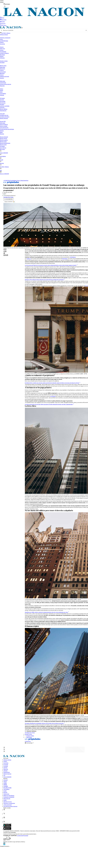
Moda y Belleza (3, 109)
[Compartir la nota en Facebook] (4, 255)
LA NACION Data (4, 41)
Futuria (1, 47)
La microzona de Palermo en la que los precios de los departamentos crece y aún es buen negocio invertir (50, 265)
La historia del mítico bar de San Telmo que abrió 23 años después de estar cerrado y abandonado (49, 404)
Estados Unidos (4, 61)
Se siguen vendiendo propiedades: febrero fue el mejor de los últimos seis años (44, 723)
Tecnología (2, 101)
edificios (29, 258)
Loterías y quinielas (4, 106)
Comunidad (3, 72)
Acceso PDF (3, 121)
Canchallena (3, 93)
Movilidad (2, 54)
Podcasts (2, 107)
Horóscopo (2, 103)
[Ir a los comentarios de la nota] (6, 249)
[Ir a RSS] (4, 822)
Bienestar (2, 73)
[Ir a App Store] (7, 829)
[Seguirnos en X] (4, 814)
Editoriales (2, 81)
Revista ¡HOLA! (3, 138)
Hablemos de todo (4, 76)
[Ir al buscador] (4, 6)
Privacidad (25, 835)
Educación (2, 68)
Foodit (3, 21)
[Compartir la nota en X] (6, 255)
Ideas (1, 132)
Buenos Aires (3, 65)
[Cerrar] (22, 28)
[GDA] (7, 840)
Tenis (1, 92)
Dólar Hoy (2, 48)
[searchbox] (43, 30)
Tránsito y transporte (5, 37)
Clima (1, 39)
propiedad (53, 396)
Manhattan (65, 258)
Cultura (2, 70)
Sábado (2, 130)
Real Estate (29, 737)
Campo (1, 50)
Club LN (3, 23)
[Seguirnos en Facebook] (4, 810)
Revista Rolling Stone (5, 143)
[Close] (4, 747)
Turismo (2, 99)
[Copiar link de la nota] (4, 253)
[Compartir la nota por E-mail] (7, 255)
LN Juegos (2, 98)
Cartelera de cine (4, 115)
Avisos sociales (3, 126)
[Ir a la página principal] (44, 16)
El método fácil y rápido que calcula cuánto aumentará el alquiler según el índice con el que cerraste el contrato (52, 383)
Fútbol (1, 89)
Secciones (4, 19)
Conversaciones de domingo (7, 129)
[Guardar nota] (4, 249)
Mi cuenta (4, 25)
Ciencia (1, 75)
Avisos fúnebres (4, 124)
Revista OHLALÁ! (4, 137)
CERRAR (1, 0)
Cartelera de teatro (4, 117)
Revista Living (3, 141)
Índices (1, 56)
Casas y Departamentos (22, 180)
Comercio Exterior (4, 53)
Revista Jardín (3, 144)
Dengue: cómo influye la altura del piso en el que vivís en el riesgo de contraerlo (44, 279)
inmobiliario (73, 257)
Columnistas (3, 82)
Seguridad (2, 67)
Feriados (2, 104)
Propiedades (3, 51)
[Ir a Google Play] (7, 826)
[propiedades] (11, 183)
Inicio (3, 17)
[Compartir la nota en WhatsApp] (6, 251)
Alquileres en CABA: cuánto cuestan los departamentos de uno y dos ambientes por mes (46, 612)
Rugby (1, 90)
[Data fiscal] (4, 844)
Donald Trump (28, 734)
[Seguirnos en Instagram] (4, 818)
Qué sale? (2, 113)
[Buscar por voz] (86, 30)
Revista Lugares (4, 140)
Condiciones (20, 835)
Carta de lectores (4, 127)
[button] (44, 100)
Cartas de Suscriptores (5, 84)
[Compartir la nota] (4, 251)
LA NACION (6, 180)
